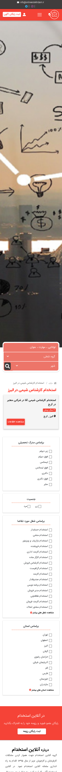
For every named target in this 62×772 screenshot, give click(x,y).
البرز (46, 646)
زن (36, 506)
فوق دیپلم (43, 457)
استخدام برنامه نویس (38, 585)
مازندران (44, 685)
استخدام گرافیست (39, 569)
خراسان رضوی (41, 657)
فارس (46, 674)
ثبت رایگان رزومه (31, 731)
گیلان (46, 651)
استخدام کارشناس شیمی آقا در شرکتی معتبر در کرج (31, 402)
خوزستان (44, 679)
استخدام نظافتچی (39, 596)
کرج (46, 416)
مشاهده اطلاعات (16, 422)
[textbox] (31, 355)
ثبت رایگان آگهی (12, 14)
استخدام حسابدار (40, 530)
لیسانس (44, 462)
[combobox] (31, 356)
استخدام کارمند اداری (38, 552)
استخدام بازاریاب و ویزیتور (36, 541)
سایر (46, 484)
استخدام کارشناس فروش (36, 563)
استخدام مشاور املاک (38, 607)
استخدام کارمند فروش (37, 602)
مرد (25, 506)
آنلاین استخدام (26, 750)
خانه (51, 383)
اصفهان (45, 640)
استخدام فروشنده (40, 546)
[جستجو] (8, 366)
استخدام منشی (41, 535)
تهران (46, 635)
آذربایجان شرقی (41, 663)
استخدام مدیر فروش (38, 591)
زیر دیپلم (44, 451)
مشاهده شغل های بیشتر (43, 612)
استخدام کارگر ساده (39, 558)
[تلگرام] (27, 6)
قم (47, 668)
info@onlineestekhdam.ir (32, 2)
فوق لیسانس (42, 468)
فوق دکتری (43, 479)
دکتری (45, 473)
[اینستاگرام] (33, 6)
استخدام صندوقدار (39, 580)
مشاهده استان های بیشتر (42, 690)
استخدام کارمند (41, 574)
